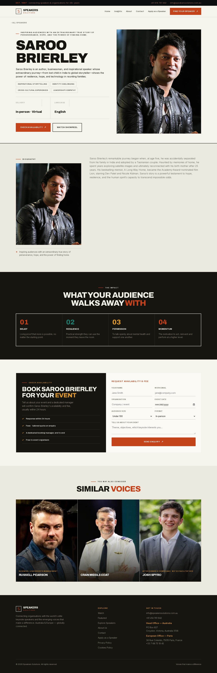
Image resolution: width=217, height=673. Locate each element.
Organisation (119, 399)
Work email (160, 388)
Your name (117, 388)
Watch (101, 613)
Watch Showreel (67, 127)
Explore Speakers (106, 623)
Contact (140, 11)
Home (107, 11)
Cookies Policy (105, 647)
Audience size (119, 411)
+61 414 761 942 (159, 3)
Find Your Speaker (185, 11)
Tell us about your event (125, 422)
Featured (102, 618)
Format (158, 411)
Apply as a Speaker (157, 11)
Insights (118, 11)
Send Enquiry (153, 442)
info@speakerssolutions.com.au (185, 3)
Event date (160, 399)
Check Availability (33, 127)
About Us (102, 628)
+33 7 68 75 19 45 (155, 643)
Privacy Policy (105, 642)
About (129, 11)
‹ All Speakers (19, 23)
